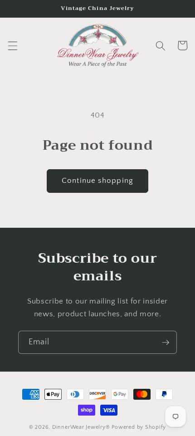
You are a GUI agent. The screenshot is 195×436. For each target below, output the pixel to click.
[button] (12, 45)
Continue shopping (97, 180)
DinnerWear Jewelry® (81, 427)
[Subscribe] (165, 342)
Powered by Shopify (139, 427)
